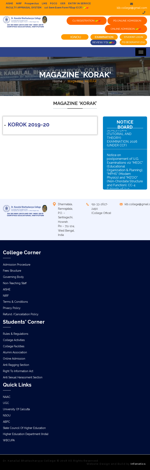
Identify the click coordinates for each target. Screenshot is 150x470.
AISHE (9, 3)
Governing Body (13, 276)
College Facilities (13, 346)
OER (62, 3)
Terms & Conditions (15, 301)
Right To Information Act (18, 371)
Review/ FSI (100, 42)
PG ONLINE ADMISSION (127, 20)
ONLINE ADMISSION (123, 28)
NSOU (7, 415)
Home (57, 81)
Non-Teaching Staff (15, 283)
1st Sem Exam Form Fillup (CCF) (63, 7)
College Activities (14, 340)
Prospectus (32, 3)
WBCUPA (9, 440)
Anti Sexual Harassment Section (22, 377)
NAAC (6, 396)
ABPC (6, 421)
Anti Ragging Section (16, 364)
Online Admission (14, 358)
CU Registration (83, 20)
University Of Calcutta (16, 409)
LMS (44, 3)
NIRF (19, 3)
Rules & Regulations (15, 333)
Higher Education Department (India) (25, 434)
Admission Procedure (16, 264)
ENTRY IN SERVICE (79, 3)
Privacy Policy (12, 308)
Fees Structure (12, 270)
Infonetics (138, 463)
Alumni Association (15, 352)
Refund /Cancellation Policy (20, 314)
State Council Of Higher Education (24, 428)
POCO (53, 3)
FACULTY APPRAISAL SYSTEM (23, 7)
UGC (6, 403)
